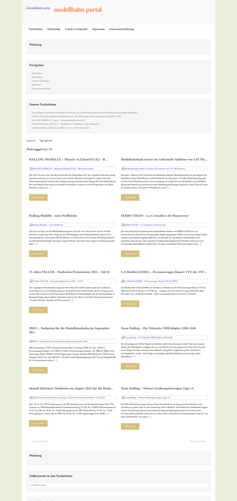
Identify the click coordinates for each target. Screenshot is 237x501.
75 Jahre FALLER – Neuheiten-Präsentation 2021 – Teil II (69, 272)
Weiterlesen (38, 197)
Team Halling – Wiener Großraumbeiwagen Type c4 (157, 388)
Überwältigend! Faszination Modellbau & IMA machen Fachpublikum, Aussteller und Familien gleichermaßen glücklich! (84, 112)
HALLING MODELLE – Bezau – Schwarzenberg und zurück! (58, 120)
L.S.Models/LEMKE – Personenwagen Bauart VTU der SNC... (164, 272)
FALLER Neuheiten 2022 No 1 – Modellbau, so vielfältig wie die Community (65, 124)
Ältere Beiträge (197, 441)
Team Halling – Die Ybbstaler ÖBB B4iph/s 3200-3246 (158, 328)
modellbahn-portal (78, 9)
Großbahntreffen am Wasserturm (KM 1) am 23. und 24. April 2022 (60, 128)
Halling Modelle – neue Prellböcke (53, 215)
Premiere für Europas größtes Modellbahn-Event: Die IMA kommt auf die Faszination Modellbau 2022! (77, 116)
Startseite (31, 140)
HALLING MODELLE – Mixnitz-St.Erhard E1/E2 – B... (68, 159)
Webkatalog (53, 29)
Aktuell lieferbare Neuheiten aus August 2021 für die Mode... (71, 388)
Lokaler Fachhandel (76, 29)
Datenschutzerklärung (121, 29)
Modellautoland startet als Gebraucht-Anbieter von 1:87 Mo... (164, 159)
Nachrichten (35, 29)
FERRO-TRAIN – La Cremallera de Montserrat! (155, 215)
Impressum (98, 29)
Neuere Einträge (40, 441)
